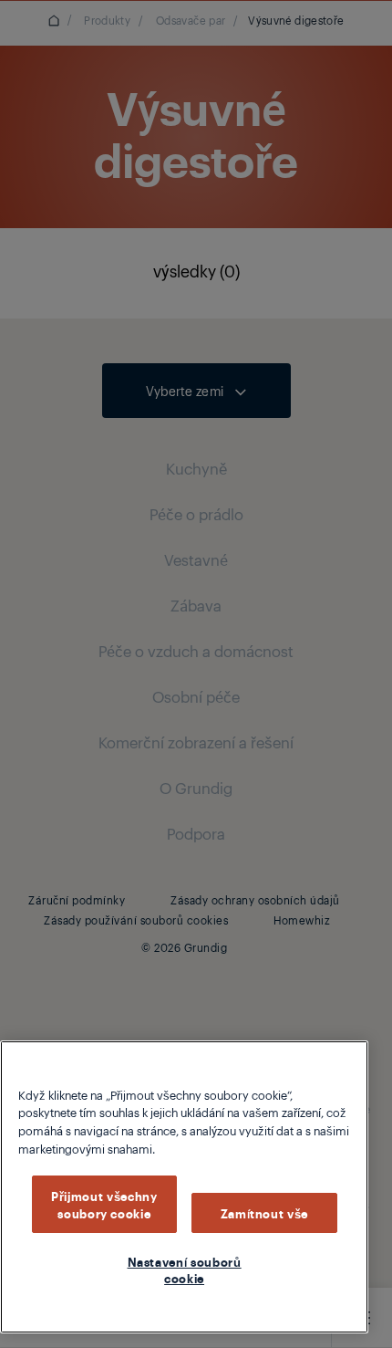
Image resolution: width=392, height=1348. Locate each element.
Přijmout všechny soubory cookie (104, 1203)
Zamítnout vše (265, 1213)
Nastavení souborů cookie (185, 1269)
